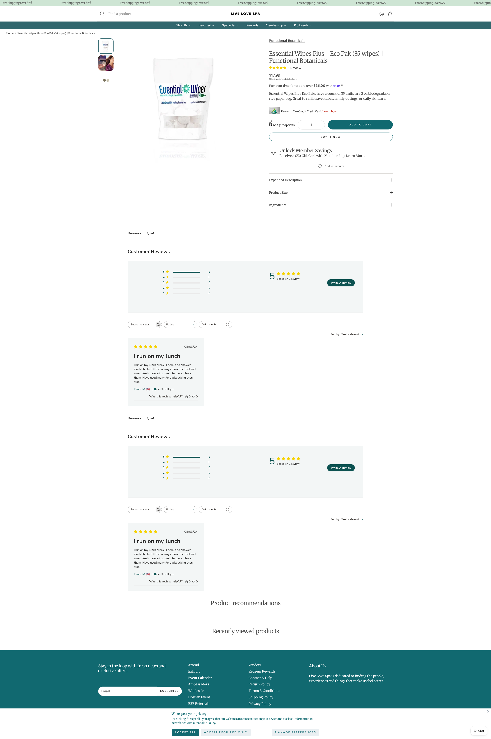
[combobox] (180, 324)
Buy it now (331, 136)
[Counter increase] (320, 124)
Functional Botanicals (287, 41)
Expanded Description (285, 180)
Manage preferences (295, 732)
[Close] (488, 711)
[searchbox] (141, 324)
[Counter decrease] (302, 124)
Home (10, 33)
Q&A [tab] (150, 233)
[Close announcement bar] (487, 3)
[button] (127, 13)
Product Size (278, 192)
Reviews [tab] (134, 233)
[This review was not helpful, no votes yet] (193, 396)
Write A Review (341, 283)
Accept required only (226, 732)
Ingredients (277, 205)
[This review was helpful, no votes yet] (186, 396)
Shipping (273, 79)
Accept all (185, 732)
